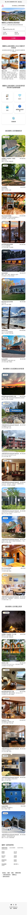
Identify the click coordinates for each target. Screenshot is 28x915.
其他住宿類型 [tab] (12, 847)
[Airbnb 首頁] (3, 6)
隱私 (11, 908)
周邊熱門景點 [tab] (4, 847)
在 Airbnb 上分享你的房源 (18, 5)
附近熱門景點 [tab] (20, 847)
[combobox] (13, 29)
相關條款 (15, 908)
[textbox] (7, 34)
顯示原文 (20, 1)
